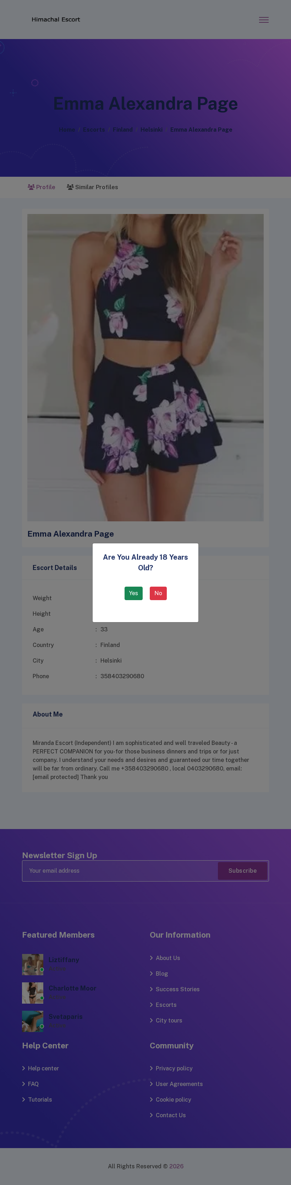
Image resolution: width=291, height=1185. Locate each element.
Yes (133, 593)
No (158, 593)
